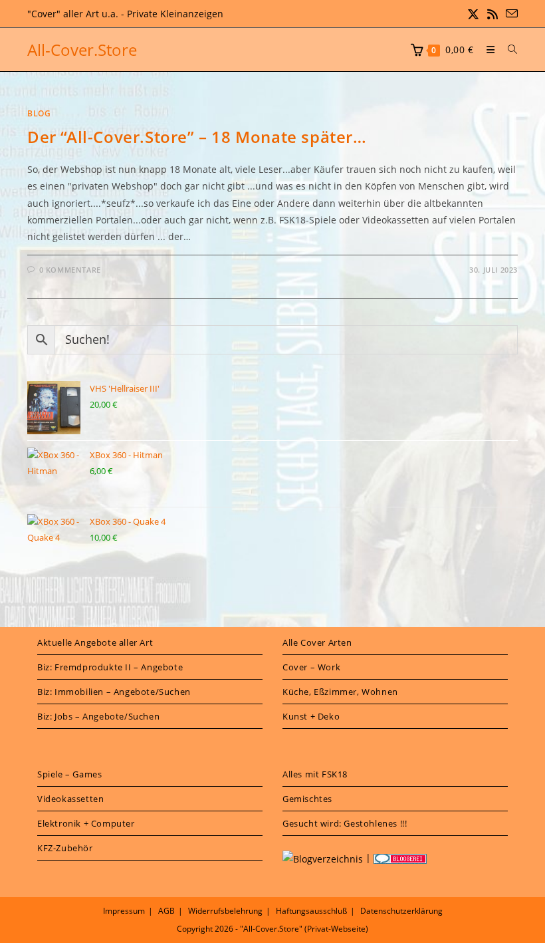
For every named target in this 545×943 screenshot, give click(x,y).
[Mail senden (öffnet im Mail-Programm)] (510, 14)
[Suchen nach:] (508, 49)
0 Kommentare (70, 270)
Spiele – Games (69, 774)
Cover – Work (311, 667)
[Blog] (322, 857)
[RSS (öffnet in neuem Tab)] (492, 14)
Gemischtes (307, 799)
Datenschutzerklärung (401, 910)
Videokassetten (70, 799)
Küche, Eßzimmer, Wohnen (340, 692)
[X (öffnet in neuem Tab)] (473, 14)
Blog (39, 113)
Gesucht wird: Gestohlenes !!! (344, 823)
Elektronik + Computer (86, 823)
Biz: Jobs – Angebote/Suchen (98, 716)
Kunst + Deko (311, 716)
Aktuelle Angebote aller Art (95, 642)
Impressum (124, 910)
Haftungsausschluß (311, 910)
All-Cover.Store (82, 50)
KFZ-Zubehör (65, 848)
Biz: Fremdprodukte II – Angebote (110, 667)
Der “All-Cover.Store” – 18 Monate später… (197, 137)
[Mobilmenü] (487, 49)
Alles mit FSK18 (315, 774)
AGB (166, 910)
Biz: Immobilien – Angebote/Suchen (114, 692)
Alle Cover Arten (317, 642)
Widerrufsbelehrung (225, 910)
